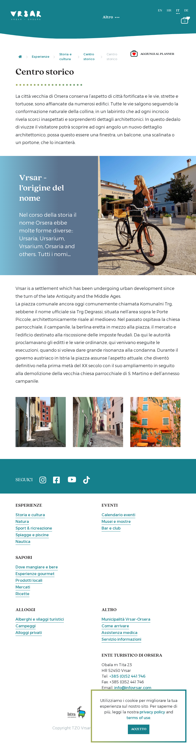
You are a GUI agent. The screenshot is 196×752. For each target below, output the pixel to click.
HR (169, 10)
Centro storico (89, 56)
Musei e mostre (116, 521)
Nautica (23, 541)
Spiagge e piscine (32, 535)
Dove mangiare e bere (37, 567)
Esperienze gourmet (35, 574)
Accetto (138, 729)
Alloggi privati (29, 632)
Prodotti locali (29, 580)
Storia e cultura (65, 56)
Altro (108, 17)
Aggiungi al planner (157, 54)
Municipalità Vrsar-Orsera (126, 619)
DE (186, 10)
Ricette (22, 594)
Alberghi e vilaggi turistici (40, 619)
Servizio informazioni (121, 639)
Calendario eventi (118, 515)
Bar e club (111, 528)
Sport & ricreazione (34, 528)
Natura (22, 521)
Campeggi (26, 626)
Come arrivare (115, 626)
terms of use (138, 718)
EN (160, 10)
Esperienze (40, 56)
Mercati (23, 587)
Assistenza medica (119, 632)
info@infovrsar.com (132, 687)
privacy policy (152, 712)
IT (178, 10)
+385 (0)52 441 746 (127, 676)
